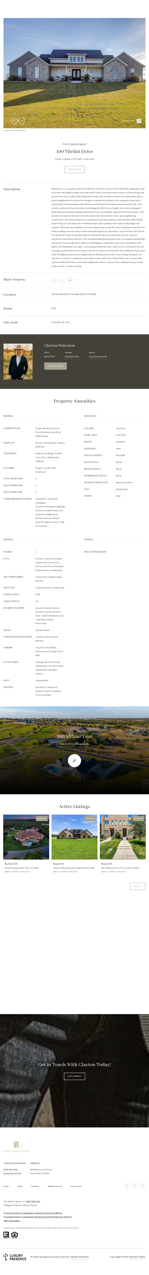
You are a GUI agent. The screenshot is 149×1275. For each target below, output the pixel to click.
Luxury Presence (80, 1256)
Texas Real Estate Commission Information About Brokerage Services (37, 1217)
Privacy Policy (138, 1256)
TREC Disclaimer (11, 1221)
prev (14, 121)
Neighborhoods (55, 1186)
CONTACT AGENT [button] (55, 366)
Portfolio (35, 1186)
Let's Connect (75, 1186)
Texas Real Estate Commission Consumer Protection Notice (32, 1213)
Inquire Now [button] (74, 169)
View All (137, 886)
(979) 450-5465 (72, 356)
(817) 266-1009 (33, 1201)
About (20, 1186)
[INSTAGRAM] (135, 1185)
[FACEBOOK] (127, 1185)
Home (6, 1186)
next (22, 121)
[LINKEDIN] (143, 1185)
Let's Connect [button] (75, 1076)
